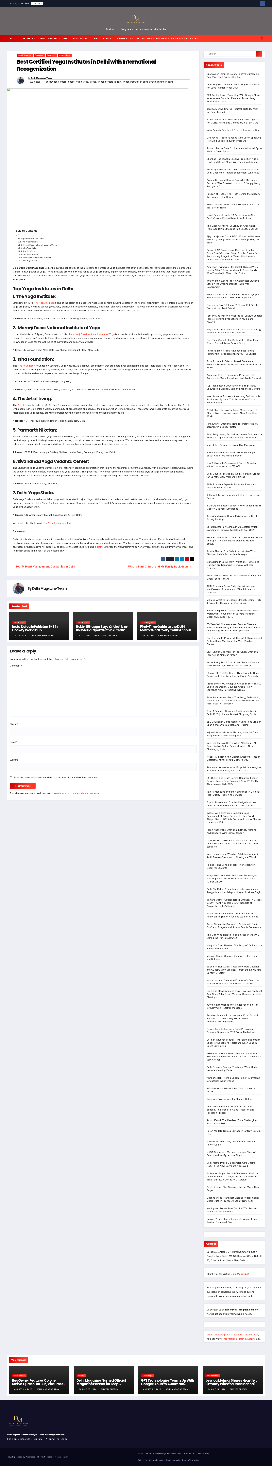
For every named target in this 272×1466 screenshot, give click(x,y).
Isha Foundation (26, 365)
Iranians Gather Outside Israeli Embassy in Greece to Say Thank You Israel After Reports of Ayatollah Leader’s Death (234, 902)
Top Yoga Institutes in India (57, 523)
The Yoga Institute (44, 302)
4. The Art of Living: (29, 251)
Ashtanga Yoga (57, 503)
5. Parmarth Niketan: (29, 254)
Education (39, 55)
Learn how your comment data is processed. (76, 793)
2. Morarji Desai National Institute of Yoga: (39, 245)
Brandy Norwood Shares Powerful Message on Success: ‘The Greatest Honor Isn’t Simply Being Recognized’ (233, 183)
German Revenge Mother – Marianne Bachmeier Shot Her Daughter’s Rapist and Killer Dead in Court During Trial (233, 1042)
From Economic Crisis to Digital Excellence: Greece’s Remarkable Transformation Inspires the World (234, 364)
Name (14, 724)
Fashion (81, 1376)
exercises (51, 55)
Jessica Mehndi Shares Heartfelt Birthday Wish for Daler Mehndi (231, 1382)
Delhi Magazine (24, 55)
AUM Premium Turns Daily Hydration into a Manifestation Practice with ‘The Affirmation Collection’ (231, 589)
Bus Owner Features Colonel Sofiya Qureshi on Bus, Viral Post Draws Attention (37, 1384)
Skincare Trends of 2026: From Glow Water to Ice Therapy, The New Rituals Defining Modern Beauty (234, 540)
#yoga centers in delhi (109, 81)
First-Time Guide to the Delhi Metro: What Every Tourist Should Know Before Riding (166, 630)
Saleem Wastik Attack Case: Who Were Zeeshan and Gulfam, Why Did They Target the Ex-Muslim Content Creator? (234, 969)
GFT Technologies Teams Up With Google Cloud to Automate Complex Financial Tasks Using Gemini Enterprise (233, 98)
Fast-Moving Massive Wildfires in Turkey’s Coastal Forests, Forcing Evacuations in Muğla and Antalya (234, 318)
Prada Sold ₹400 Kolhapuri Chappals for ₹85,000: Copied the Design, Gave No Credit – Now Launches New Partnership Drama (234, 686)
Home (13, 38)
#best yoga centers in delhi (60, 81)
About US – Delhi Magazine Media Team (45, 38)
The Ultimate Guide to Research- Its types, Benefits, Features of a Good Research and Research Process (230, 1109)
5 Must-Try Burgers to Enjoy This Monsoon (231, 445)
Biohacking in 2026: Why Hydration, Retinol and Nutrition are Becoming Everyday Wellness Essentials (233, 564)
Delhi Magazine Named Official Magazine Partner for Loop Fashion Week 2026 (101, 1384)
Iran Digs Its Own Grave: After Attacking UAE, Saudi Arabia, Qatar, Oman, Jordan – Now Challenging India (232, 746)
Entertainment (19, 1376)
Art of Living (24, 405)
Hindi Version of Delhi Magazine (238, 1338)
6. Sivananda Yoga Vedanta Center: (36, 257)
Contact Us (80, 38)
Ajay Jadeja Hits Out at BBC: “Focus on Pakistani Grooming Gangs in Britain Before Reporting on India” (233, 239)
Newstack (48, 1457)
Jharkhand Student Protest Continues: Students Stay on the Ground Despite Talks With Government (233, 283)
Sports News (64, 55)
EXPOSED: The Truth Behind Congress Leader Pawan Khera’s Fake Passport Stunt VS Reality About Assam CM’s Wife (232, 781)
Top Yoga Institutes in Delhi (30, 238)
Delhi (100, 546)
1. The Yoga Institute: (29, 242)
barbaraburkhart (168, 635)
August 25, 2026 (152, 1389)
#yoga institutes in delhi (135, 81)
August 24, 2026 (217, 1389)
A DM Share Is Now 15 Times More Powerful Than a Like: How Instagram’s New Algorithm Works (232, 413)
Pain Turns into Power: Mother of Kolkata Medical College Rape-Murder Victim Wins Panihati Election (234, 641)
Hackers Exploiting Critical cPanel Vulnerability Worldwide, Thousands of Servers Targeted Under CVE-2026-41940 (232, 613)
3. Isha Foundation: (29, 248)
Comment (16, 665)
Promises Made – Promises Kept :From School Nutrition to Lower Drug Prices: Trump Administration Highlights (232, 1018)
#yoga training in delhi (161, 81)
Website (14, 759)
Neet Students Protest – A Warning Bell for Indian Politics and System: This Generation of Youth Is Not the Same (234, 399)
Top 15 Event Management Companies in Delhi (45, 566)
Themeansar (61, 1457)
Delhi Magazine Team (41, 78)
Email (14, 742)
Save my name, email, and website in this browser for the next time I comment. (56, 777)
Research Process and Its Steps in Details (229, 1099)
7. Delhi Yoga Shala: (28, 260)
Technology (147, 1376)
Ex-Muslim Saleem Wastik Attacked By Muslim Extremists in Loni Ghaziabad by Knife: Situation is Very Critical (234, 1056)
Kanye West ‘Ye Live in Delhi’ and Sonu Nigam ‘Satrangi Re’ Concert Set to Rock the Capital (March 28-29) (232, 878)
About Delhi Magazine (218, 1334)
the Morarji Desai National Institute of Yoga (91, 334)
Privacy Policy (102, 38)
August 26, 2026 (23, 1389)
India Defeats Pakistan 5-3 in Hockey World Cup (35, 628)
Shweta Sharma (110, 1389)
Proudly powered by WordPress (21, 1457)
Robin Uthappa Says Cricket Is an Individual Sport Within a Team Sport (102, 630)
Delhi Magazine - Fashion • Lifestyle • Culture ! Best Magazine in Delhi (35, 1434)
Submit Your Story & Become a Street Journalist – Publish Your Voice (158, 38)
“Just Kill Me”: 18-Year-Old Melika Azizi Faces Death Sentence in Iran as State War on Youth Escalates (232, 843)
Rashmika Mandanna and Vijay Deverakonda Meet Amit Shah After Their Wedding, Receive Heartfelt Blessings (234, 994)
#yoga (93, 81)
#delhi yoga (82, 81)
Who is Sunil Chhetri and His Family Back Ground (160, 566)
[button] (257, 38)
